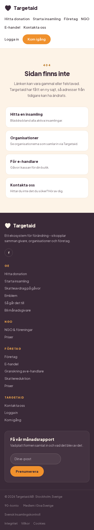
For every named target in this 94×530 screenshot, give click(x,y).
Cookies (39, 523)
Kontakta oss (35, 27)
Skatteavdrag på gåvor (23, 288)
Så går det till (14, 303)
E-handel (12, 27)
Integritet (11, 523)
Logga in (12, 39)
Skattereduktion (17, 378)
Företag (71, 18)
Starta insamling (47, 18)
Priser (9, 337)
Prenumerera (27, 471)
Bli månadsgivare (18, 310)
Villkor (25, 523)
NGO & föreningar (19, 330)
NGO (85, 18)
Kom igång (37, 39)
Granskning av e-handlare (24, 371)
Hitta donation (17, 18)
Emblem (11, 295)
